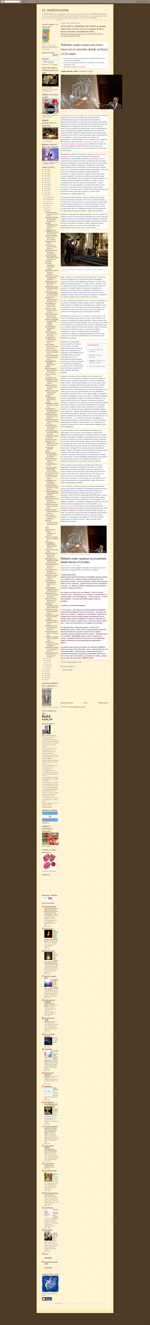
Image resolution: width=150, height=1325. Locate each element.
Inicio (86, 703)
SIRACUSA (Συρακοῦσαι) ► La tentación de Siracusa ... (51, 523)
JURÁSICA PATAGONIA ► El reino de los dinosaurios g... (51, 654)
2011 (45, 673)
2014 (45, 195)
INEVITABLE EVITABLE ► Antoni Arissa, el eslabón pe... (51, 605)
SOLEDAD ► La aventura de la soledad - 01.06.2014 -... (51, 643)
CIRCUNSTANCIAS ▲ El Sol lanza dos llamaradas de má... (51, 500)
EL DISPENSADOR (55, 10)
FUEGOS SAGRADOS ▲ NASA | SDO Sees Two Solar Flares (51, 492)
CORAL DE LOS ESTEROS (48, 1146)
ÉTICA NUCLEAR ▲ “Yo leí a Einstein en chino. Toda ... (51, 333)
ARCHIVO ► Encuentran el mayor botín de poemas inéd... (51, 392)
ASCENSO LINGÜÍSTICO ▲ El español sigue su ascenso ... (51, 225)
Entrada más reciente (67, 703)
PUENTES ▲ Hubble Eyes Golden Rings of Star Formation (51, 454)
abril (46, 660)
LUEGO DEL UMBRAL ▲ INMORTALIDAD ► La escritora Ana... (51, 293)
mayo (47, 658)
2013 (45, 669)
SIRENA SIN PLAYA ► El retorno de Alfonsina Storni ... (51, 251)
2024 (45, 174)
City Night (55, 1037)
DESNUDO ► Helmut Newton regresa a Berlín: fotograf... (51, 600)
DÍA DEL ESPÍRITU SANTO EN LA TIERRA (50, 328)
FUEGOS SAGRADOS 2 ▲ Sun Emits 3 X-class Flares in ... (51, 487)
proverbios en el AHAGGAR (49, 448)
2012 (45, 671)
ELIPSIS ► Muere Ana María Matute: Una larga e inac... (51, 282)
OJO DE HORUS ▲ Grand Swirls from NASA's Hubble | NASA (50, 583)
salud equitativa (50, 735)
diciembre (48, 197)
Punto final (47, 1076)
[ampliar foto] (84, 249)
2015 (45, 193)
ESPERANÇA (55, 1174)
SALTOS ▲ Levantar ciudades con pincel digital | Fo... (51, 310)
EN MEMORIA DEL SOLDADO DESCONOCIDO (50, 362)
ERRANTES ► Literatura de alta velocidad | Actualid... (51, 576)
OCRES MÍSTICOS (50, 496)
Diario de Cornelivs (49, 951)
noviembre (48, 199)
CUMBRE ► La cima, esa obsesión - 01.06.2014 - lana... (51, 638)
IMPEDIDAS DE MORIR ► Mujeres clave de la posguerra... (51, 288)
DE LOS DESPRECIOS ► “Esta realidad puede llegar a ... (52, 357)
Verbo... (46, 1254)
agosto (47, 205)
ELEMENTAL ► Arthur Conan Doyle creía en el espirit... (51, 381)
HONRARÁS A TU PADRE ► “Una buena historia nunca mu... (52, 443)
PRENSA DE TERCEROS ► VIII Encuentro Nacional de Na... (51, 219)
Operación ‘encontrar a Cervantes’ (96, 356)
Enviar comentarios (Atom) (77, 707)
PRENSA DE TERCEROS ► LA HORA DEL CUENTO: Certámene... (51, 321)
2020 (45, 182)
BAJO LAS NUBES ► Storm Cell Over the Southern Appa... (51, 370)
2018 (45, 186)
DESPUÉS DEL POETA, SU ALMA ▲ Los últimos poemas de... (51, 315)
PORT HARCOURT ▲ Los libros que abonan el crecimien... (51, 594)
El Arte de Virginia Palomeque (49, 1035)
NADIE (47, 527)
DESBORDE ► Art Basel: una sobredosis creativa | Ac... (52, 404)
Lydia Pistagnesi (48, 1208)
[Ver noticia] (84, 539)
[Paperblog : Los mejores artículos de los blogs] (47, 899)
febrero (47, 665)
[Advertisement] (77, 686)
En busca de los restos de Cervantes (97, 361)
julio (46, 208)
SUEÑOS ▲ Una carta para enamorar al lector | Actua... (52, 213)
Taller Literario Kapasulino (48, 1230)
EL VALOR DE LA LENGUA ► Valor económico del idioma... (50, 340)
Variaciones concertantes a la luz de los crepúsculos (55, 1213)
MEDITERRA (48, 1258)
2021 (45, 180)
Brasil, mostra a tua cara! (51, 1193)
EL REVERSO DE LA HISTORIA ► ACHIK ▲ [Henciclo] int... (51, 560)
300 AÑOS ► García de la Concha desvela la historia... (51, 476)
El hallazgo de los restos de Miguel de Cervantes (78, 115)
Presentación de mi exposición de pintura (49, 1165)
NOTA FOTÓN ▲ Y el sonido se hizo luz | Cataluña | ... (51, 459)
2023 (45, 176)
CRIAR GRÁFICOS (55, 1089)
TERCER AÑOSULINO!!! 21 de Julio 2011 (55, 1236)
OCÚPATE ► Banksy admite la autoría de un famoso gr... (51, 511)
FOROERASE (48, 1049)
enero (47, 667)
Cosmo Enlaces (48, 1267)
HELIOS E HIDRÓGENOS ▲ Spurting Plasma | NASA (50, 398)
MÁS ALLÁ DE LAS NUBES (50, 242)
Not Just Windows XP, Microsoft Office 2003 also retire (50, 1150)
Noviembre (47, 1021)
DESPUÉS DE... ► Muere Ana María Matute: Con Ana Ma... (52, 277)
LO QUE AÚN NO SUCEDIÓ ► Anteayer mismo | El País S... (52, 410)
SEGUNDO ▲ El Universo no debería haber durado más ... (51, 299)
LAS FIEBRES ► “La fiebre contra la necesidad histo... (50, 481)
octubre (47, 201)
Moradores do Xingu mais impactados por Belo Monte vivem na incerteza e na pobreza (50, 1130)
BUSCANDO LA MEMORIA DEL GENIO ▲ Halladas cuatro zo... (51, 544)
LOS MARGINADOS (50, 906)
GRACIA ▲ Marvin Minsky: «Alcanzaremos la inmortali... (50, 532)
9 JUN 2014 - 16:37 (86, 71)
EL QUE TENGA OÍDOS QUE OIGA (51, 436)
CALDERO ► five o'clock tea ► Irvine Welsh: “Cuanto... (51, 616)
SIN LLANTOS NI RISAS (55, 1109)
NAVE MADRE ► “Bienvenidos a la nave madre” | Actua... (51, 346)
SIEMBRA (48, 366)
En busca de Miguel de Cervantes (96, 350)
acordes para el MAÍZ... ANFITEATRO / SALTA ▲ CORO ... (51, 469)
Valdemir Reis (48, 1086)
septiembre (48, 203)
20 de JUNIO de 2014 (50, 377)
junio (46, 210)
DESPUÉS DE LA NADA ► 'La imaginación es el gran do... (51, 649)
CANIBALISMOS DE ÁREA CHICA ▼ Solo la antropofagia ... (51, 257)
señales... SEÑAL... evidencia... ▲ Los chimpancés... (50, 516)
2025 (45, 171)
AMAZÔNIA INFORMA (51, 1126)
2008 (45, 679)
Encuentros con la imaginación (49, 1074)
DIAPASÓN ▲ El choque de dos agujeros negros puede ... (51, 421)
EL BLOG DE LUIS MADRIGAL (49, 1001)
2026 (45, 169)
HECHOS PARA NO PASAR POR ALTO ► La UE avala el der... (51, 589)
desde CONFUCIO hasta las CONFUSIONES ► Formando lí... (51, 431)
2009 (45, 677)
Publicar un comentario (68, 669)
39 (80, 565)
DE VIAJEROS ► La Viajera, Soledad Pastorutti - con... (50, 304)
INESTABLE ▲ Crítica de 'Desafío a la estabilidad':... (51, 271)
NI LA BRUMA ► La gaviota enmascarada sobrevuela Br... (51, 426)
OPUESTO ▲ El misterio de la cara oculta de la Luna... (51, 505)
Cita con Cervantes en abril (97, 366)
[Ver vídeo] (91, 92)
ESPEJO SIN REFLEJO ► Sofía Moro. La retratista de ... (52, 565)
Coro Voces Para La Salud (51, 473)
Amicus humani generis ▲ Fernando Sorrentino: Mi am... (51, 571)
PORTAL (47, 451)
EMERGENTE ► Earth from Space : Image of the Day (51, 621)
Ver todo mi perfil (46, 807)
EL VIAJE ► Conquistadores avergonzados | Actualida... (50, 265)
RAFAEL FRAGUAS (66, 71)
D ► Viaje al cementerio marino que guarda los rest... (51, 632)
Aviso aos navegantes (49, 1194)
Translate (55, 64)
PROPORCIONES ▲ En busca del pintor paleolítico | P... (51, 554)
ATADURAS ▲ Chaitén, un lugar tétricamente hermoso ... (51, 610)
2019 (45, 184)
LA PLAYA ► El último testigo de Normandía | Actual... (51, 351)
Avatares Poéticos (49, 1163)
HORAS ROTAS (48, 929)
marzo (47, 662)
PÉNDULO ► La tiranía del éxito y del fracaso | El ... (52, 538)
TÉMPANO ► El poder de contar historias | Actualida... (51, 386)
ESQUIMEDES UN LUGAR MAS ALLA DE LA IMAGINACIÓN (50, 1104)
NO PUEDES (48, 261)
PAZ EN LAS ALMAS (51, 439)
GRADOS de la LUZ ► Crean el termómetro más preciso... (51, 627)
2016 (45, 191)
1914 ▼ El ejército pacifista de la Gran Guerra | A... (50, 246)
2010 (45, 675)
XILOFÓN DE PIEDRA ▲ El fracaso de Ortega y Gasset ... (51, 237)
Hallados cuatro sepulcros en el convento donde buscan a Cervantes (83, 560)
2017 (45, 188)
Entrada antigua (103, 703)
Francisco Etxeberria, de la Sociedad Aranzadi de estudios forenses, (82, 143)
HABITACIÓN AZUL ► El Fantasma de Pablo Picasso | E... (51, 415)
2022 (45, 178)
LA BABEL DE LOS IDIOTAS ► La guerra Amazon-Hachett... (51, 231)
